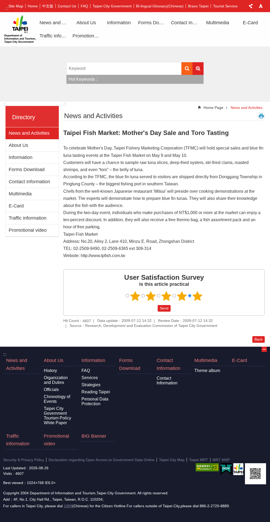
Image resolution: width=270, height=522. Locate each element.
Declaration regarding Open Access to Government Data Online (102, 460)
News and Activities (54, 22)
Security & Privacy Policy (23, 460)
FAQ (84, 6)
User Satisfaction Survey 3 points (166, 296)
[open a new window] (207, 467)
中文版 (47, 6)
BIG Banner (93, 436)
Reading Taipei (95, 392)
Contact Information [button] (185, 22)
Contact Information (29, 181)
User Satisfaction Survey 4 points (182, 296)
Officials (51, 389)
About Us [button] (86, 22)
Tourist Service (225, 6)
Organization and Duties (56, 380)
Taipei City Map (172, 460)
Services (89, 377)
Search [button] (186, 68)
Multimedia (20, 193)
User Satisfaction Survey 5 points (197, 296)
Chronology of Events (57, 399)
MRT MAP (221, 460)
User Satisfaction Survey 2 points (151, 296)
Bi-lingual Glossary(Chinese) (160, 6)
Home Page (213, 107)
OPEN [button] (264, 349)
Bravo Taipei (198, 6)
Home (33, 6)
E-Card (250, 22)
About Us (18, 145)
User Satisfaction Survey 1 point (135, 296)
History (50, 370)
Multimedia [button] (217, 22)
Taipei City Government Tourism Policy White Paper (57, 415)
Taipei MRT (198, 460)
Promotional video (87, 35)
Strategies (90, 385)
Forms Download (152, 22)
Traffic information (54, 35)
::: (6, 8)
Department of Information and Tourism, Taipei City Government (20, 29)
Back (258, 339)
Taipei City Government (112, 6)
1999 (68, 506)
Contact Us (67, 6)
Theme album (207, 370)
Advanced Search (198, 68)
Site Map (15, 6)
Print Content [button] (261, 116)
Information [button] (119, 22)
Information (20, 157)
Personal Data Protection (94, 401)
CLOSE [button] (251, 6)
